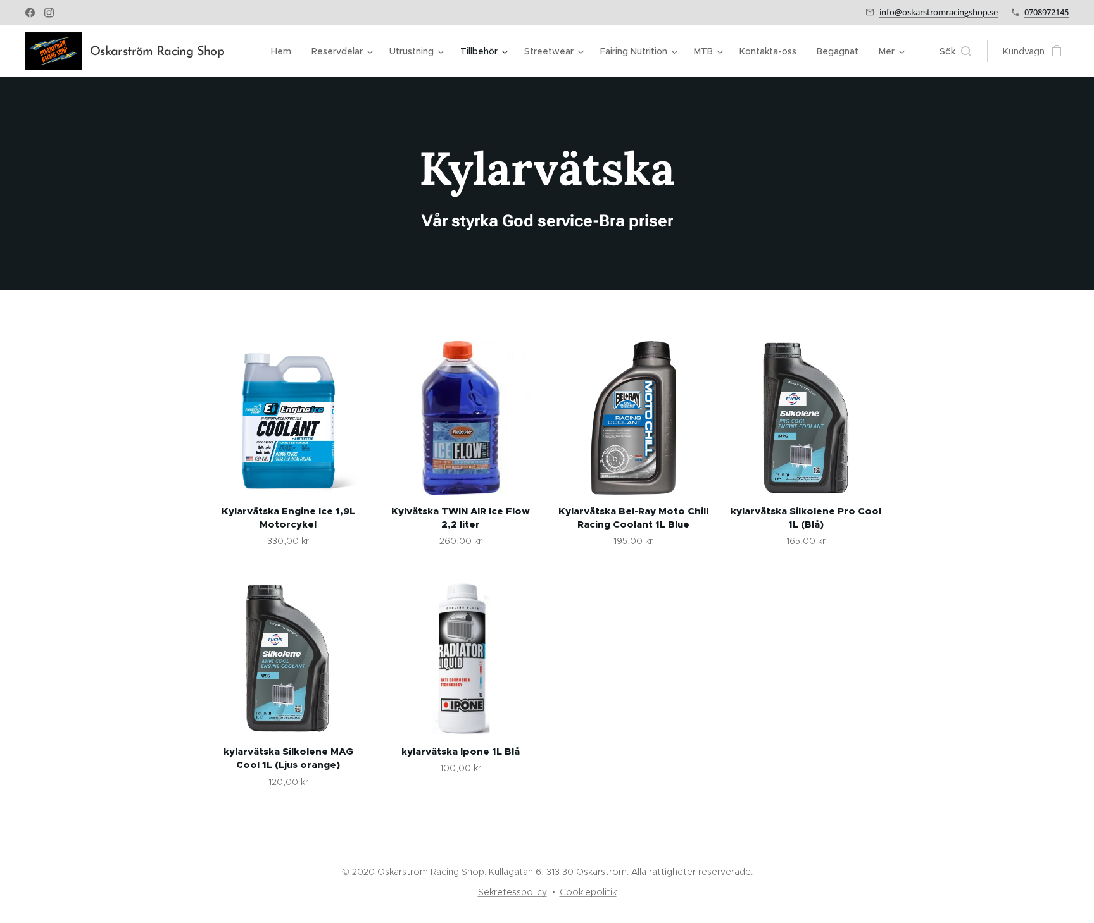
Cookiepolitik (588, 892)
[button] (955, 51)
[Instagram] (49, 12)
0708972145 (1046, 12)
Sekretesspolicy (512, 892)
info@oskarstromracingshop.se (938, 12)
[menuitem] (284, 51)
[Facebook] (30, 12)
